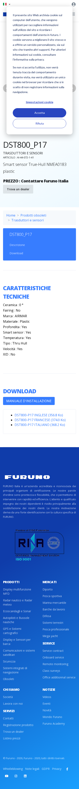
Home (10, 215)
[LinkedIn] (25, 775)
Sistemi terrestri (53, 623)
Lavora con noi (13, 703)
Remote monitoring (55, 664)
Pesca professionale (56, 629)
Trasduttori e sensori (27, 220)
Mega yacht (50, 636)
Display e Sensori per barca (17, 642)
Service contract (53, 651)
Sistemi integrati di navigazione (15, 670)
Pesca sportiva (52, 596)
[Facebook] (67, 769)
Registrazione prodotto (18, 725)
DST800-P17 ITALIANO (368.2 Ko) (40, 425)
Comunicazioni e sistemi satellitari (19, 653)
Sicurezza (9, 661)
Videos (47, 697)
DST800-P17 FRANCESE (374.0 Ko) (40, 420)
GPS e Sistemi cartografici (12, 631)
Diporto (48, 589)
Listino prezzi (11, 738)
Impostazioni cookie (39, 102)
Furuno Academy (54, 723)
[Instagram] (15, 775)
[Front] (27, 477)
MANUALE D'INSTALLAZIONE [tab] (28, 401)
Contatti (8, 718)
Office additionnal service (59, 677)
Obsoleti (8, 679)
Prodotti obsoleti (33, 215)
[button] (6, 4)
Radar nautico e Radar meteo (17, 602)
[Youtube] (6, 775)
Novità (47, 710)
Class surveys (51, 671)
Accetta (39, 112)
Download (16, 253)
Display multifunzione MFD (17, 591)
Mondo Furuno (52, 717)
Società (8, 697)
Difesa (47, 616)
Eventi (46, 703)
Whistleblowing (13, 769)
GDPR (46, 769)
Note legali (32, 769)
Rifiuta (39, 123)
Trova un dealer (18, 189)
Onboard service (53, 657)
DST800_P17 (21, 234)
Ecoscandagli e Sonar (17, 611)
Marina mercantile (54, 603)
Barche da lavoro (54, 609)
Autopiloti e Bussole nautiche (16, 620)
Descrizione (17, 245)
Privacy (56, 769)
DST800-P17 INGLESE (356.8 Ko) (39, 415)
